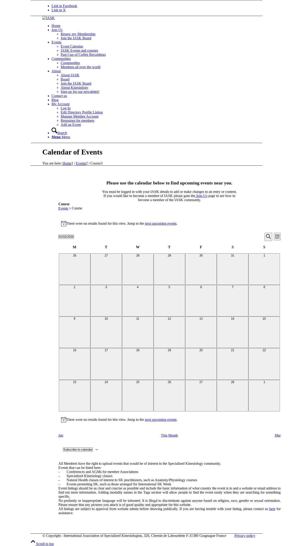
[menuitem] (163, 26)
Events (63, 208)
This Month (169, 435)
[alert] (169, 223)
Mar (278, 435)
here (272, 509)
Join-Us (201, 196)
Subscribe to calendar (77, 449)
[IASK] (48, 18)
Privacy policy (244, 536)
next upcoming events (160, 223)
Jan (60, 435)
